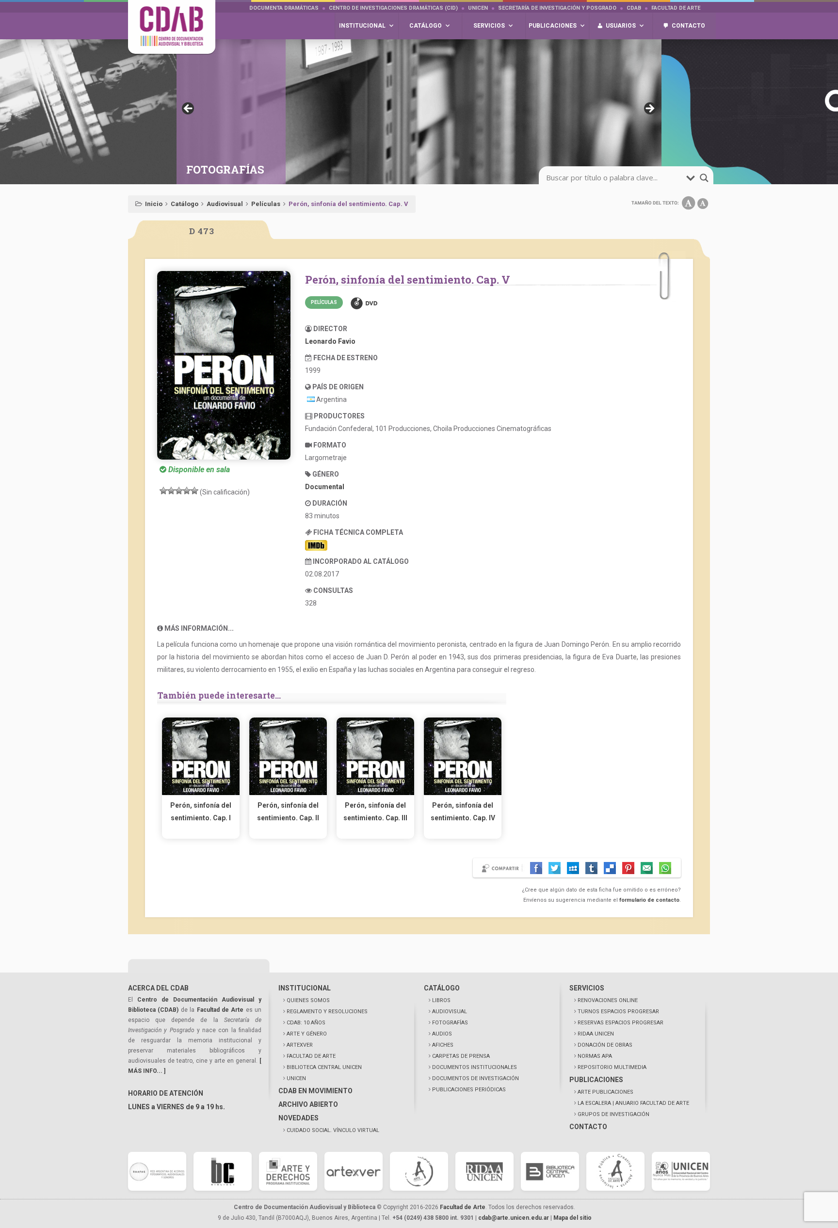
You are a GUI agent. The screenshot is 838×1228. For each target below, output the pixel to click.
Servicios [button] (489, 25)
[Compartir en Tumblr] (591, 868)
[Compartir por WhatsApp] (665, 868)
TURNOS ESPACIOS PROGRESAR (618, 1011)
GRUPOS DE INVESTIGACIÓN (613, 1114)
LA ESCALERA (633, 1103)
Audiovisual (225, 203)
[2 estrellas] (171, 490)
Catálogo (184, 203)
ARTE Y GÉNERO (307, 1034)
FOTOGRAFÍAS (450, 1023)
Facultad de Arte (675, 8)
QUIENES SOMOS (308, 1000)
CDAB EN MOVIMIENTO (315, 1091)
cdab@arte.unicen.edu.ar (513, 1217)
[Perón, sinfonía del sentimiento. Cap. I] (201, 793)
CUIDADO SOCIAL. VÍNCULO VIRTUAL (333, 1130)
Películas (265, 203)
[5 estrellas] (194, 490)
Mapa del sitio (572, 1217)
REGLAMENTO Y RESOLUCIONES (327, 1011)
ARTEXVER (300, 1045)
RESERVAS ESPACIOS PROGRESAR (620, 1023)
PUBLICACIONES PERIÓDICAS (469, 1089)
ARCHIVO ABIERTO (308, 1104)
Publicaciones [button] (553, 25)
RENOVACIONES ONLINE (608, 1000)
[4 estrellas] (187, 490)
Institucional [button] (362, 25)
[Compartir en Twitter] (554, 868)
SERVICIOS (586, 988)
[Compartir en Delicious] (610, 868)
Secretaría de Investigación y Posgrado (557, 8)
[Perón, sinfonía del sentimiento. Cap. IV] (462, 793)
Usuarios (621, 25)
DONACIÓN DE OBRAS (605, 1045)
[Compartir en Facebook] (536, 868)
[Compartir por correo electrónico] (647, 868)
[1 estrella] (163, 490)
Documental (324, 487)
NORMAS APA (595, 1056)
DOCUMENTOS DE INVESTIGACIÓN (475, 1078)
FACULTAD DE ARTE (311, 1056)
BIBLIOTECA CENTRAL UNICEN (324, 1067)
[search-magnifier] (704, 178)
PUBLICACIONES (596, 1080)
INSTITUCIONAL (304, 988)
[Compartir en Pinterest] (628, 868)
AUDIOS (442, 1034)
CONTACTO (588, 1127)
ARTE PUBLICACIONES (605, 1092)
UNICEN (478, 8)
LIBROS (441, 1000)
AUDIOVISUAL (449, 1011)
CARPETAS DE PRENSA (461, 1056)
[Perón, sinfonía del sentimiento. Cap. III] (375, 793)
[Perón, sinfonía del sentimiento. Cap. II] (288, 793)
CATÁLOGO (442, 988)
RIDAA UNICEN (596, 1034)
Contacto (688, 25)
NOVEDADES (298, 1118)
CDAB (634, 8)
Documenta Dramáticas (284, 8)
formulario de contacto (649, 900)
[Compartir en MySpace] (573, 868)
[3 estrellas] (179, 490)
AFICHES (442, 1045)
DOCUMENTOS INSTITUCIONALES (474, 1067)
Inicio (153, 203)
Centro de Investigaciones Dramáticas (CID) (393, 8)
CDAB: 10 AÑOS (306, 1023)
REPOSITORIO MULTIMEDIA (612, 1067)
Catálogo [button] (425, 25)
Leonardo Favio (330, 341)
